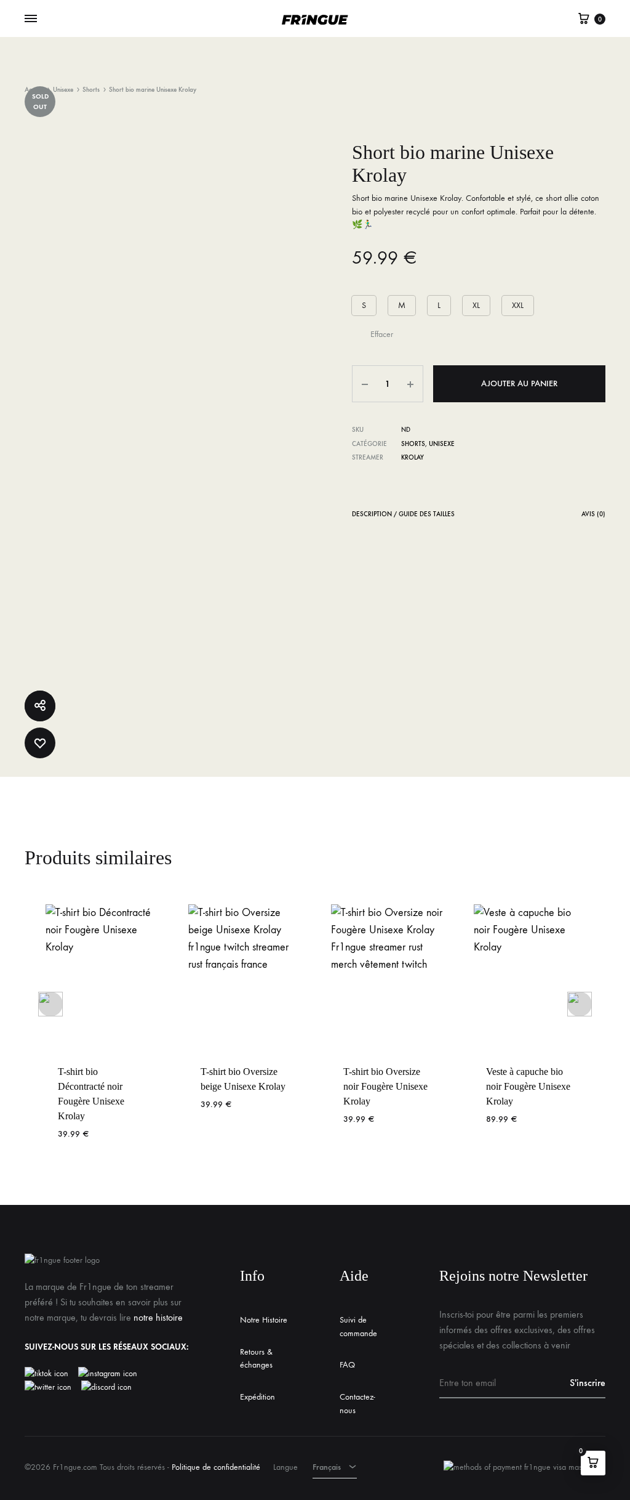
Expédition (257, 1397)
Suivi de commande (358, 1327)
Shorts (91, 90)
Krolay (412, 457)
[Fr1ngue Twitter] (48, 1387)
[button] (364, 305)
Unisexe (63, 90)
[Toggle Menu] (31, 19)
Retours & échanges (256, 1359)
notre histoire (158, 1317)
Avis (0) (593, 514)
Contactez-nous (357, 1404)
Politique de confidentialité (216, 1467)
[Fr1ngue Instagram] (114, 1373)
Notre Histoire (263, 1320)
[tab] (403, 516)
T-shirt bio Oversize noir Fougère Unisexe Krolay (385, 1086)
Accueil (34, 90)
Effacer (381, 334)
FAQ (347, 1365)
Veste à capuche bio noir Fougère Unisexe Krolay (528, 1086)
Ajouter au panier (519, 383)
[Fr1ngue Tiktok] (49, 1373)
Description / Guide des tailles (403, 514)
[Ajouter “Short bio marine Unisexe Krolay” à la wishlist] (40, 743)
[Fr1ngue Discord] (106, 1387)
